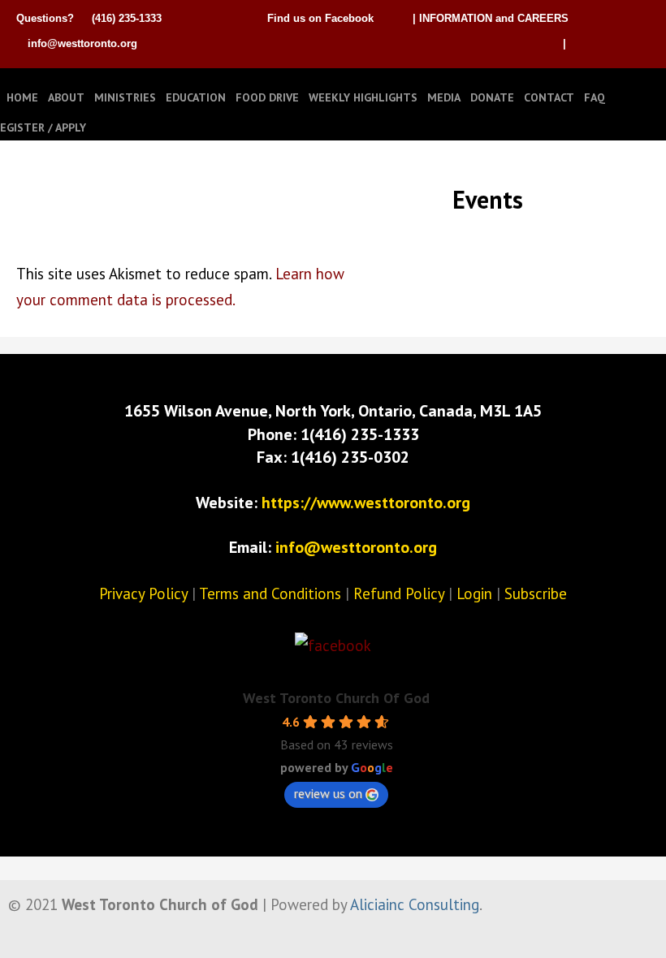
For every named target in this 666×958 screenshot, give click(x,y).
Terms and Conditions (270, 593)
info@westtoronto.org (82, 43)
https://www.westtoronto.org (366, 502)
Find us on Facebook (320, 18)
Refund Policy (398, 593)
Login (474, 593)
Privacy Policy (143, 593)
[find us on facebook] (333, 645)
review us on (328, 793)
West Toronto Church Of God (336, 697)
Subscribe (535, 593)
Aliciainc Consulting (414, 904)
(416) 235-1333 (127, 18)
